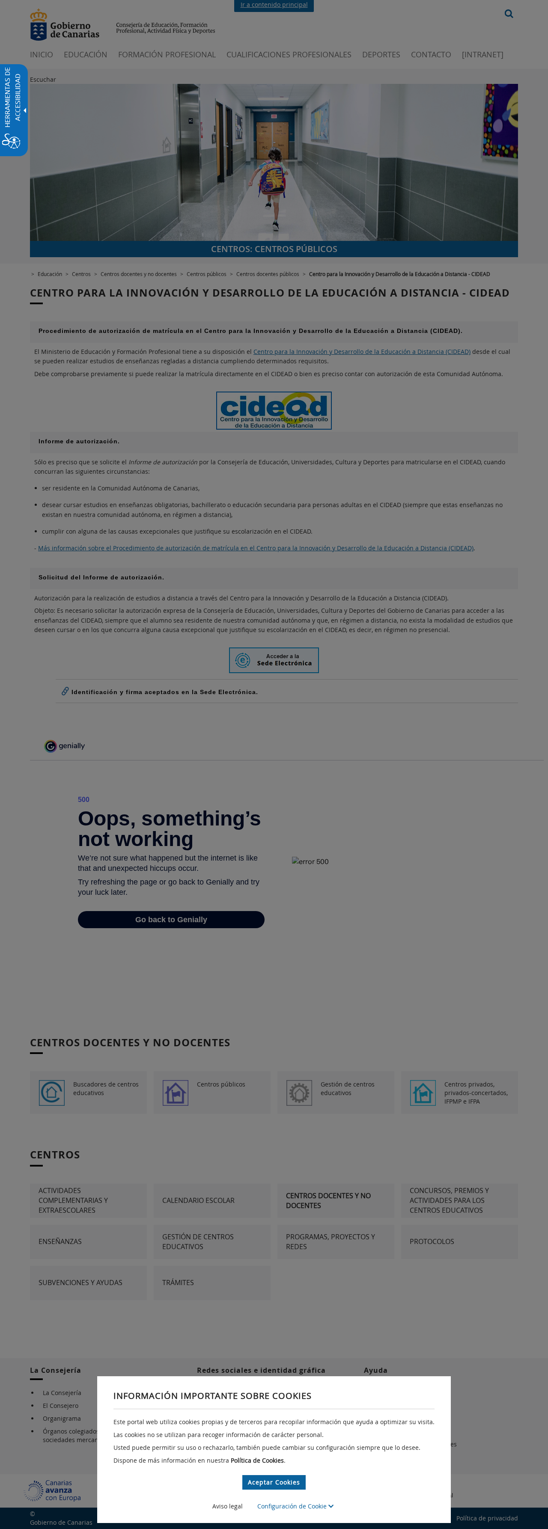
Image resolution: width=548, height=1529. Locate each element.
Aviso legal (227, 1506)
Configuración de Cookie (292, 1506)
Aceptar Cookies (274, 1482)
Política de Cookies (257, 1460)
